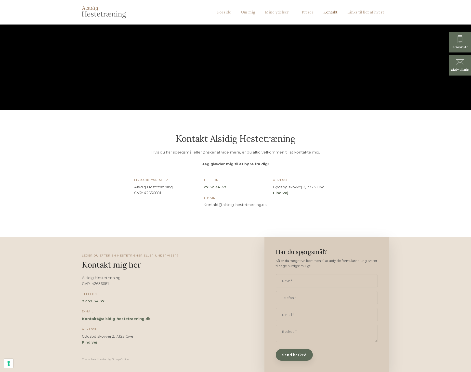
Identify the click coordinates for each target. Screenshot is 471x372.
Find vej (280, 193)
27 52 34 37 (215, 187)
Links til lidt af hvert (365, 12)
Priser (308, 12)
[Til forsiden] (104, 12)
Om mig (248, 12)
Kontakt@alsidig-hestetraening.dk (116, 318)
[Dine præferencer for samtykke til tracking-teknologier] (8, 363)
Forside (224, 12)
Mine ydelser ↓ (278, 12)
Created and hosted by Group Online (105, 359)
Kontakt (330, 12)
